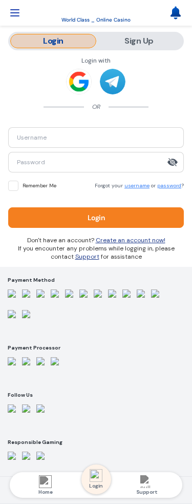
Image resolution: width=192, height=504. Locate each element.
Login (96, 217)
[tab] (53, 41)
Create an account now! (130, 240)
